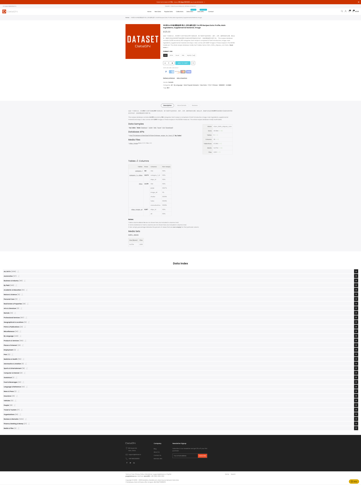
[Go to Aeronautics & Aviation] (26, 363)
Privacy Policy (139, 474)
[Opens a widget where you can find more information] (354, 481)
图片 (168, 88)
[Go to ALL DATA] (18, 271)
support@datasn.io (10, 6)
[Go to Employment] (18, 349)
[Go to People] (14, 405)
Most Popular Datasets (191, 85)
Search (233, 474)
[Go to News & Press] (18, 391)
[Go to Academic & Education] (26, 289)
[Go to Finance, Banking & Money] (29, 423)
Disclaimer (148, 474)
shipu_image (133, 143)
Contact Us (157, 455)
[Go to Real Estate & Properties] (27, 303)
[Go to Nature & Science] (22, 294)
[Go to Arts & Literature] (21, 308)
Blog (155, 449)
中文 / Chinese (213, 85)
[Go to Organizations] (20, 414)
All (171, 85)
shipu (140, 184)
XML (155, 128)
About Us (157, 452)
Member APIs (158, 459)
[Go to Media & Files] (18, 428)
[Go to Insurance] (17, 396)
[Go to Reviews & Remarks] (26, 419)
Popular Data (168, 12)
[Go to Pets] (12, 354)
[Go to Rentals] (15, 313)
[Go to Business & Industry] (24, 280)
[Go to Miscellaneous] (20, 331)
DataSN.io (145, 480)
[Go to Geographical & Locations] (28, 322)
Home (149, 12)
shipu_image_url (136, 209)
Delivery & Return (169, 78)
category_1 (138, 171)
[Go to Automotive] (18, 276)
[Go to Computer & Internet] (24, 373)
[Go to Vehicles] (15, 400)
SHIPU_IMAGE (133, 235)
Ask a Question (182, 78)
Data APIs (202, 11)
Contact (211, 12)
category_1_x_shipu (135, 175)
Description (167, 105)
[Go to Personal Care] (19, 299)
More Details (181, 105)
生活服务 (228, 85)
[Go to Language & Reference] (26, 386)
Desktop (144, 128)
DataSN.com (153, 480)
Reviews (195, 105)
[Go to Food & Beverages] (23, 382)
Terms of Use (130, 474)
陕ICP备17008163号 (160, 482)
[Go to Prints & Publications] (25, 326)
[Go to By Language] (20, 336)
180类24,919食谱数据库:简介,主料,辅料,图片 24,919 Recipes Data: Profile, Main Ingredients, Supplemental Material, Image (194, 26)
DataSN (170, 82)
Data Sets (191, 11)
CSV (163, 128)
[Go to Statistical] (16, 377)
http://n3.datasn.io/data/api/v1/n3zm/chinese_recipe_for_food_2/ (151, 135)
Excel (159, 128)
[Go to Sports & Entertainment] (27, 368)
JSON (150, 128)
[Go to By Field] (16, 285)
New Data (158, 12)
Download (169, 128)
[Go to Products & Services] (25, 340)
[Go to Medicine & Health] (23, 359)
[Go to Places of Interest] (22, 345)
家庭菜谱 (221, 85)
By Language (178, 85)
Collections (179, 12)
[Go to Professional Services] (26, 317)
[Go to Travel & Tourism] (21, 409)
